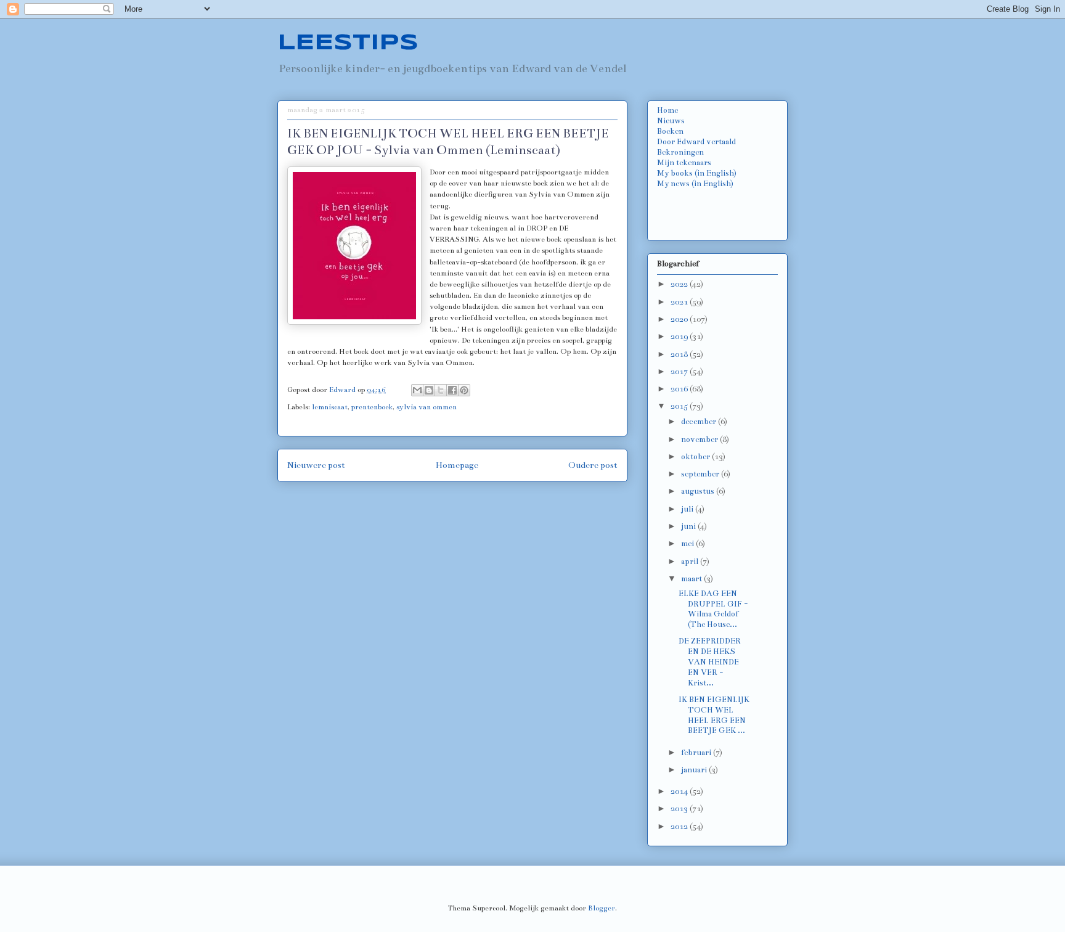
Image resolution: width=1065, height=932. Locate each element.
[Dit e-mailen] (417, 390)
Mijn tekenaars (684, 163)
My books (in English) (697, 173)
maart (692, 579)
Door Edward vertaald (696, 142)
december (699, 422)
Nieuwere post (316, 465)
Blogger (601, 908)
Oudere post (593, 465)
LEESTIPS (347, 43)
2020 (680, 319)
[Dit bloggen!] (429, 390)
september (701, 474)
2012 (680, 827)
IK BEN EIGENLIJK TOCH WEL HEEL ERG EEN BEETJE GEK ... (714, 715)
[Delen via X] (441, 390)
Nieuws (671, 121)
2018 (680, 354)
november (700, 439)
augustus (698, 491)
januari (695, 770)
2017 (680, 372)
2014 (680, 791)
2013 (680, 809)
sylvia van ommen (426, 407)
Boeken (670, 131)
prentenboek (372, 407)
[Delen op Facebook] (452, 390)
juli (688, 509)
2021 (680, 302)
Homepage (457, 465)
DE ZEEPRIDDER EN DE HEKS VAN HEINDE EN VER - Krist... (710, 661)
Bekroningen (680, 152)
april (690, 561)
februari (697, 753)
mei (688, 544)
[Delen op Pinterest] (464, 390)
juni (689, 526)
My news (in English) (695, 184)
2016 (680, 389)
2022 (680, 284)
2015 (680, 406)
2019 (680, 336)
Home (667, 110)
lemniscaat (330, 407)
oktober (696, 457)
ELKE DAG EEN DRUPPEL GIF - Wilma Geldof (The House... (713, 609)
